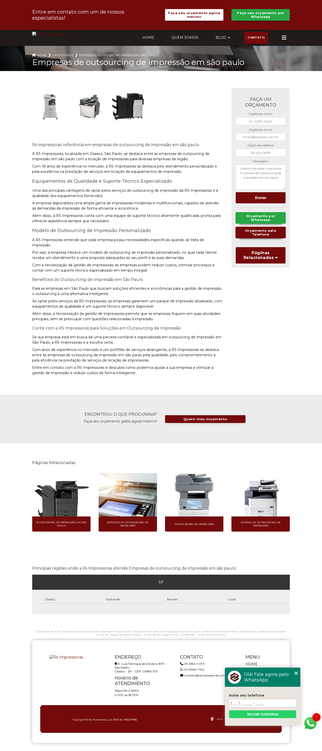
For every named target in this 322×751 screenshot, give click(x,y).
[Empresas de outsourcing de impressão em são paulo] (50, 106)
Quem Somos (185, 37)
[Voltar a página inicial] (49, 34)
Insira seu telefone (246, 695)
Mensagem (261, 161)
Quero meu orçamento (205, 419)
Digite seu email (260, 130)
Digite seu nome (260, 114)
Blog (221, 37)
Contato (256, 37)
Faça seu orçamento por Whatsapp (260, 15)
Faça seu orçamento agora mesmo (194, 15)
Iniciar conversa (262, 714)
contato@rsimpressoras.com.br (206, 675)
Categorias (63, 55)
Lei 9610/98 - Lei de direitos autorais (203, 634)
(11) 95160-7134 (194, 669)
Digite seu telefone (261, 145)
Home (148, 37)
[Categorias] (284, 38)
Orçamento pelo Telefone (260, 232)
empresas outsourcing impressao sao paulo (119, 55)
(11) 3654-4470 (194, 664)
